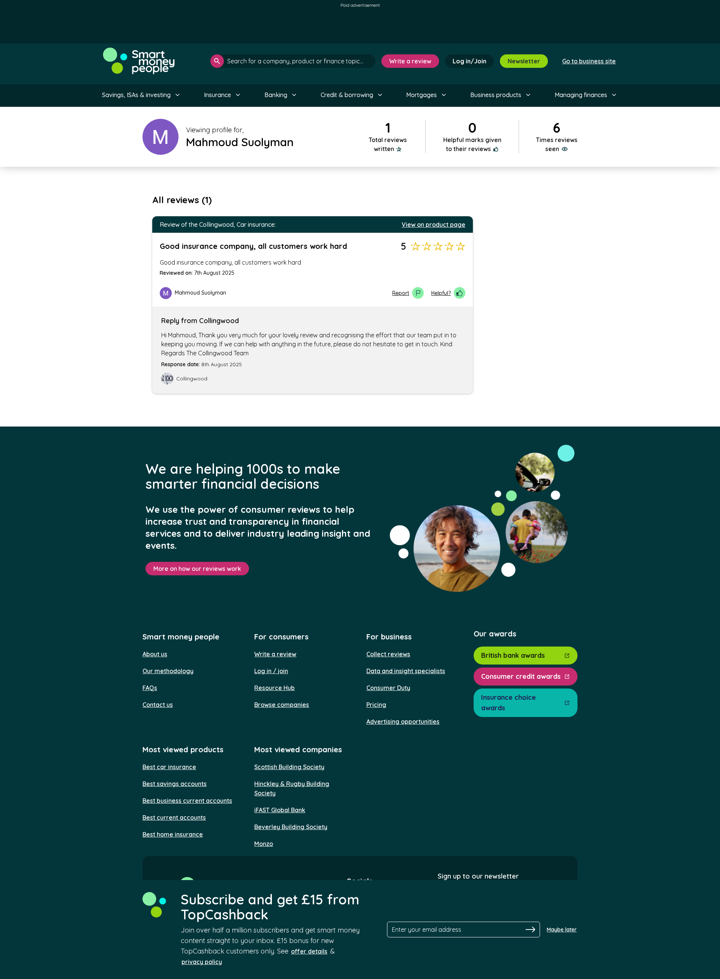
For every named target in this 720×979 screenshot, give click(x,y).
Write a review (410, 61)
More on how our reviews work (197, 568)
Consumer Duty (388, 688)
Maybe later (562, 929)
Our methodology (168, 671)
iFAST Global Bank (279, 810)
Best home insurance (172, 834)
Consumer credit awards (521, 676)
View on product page (433, 224)
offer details (309, 951)
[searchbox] (292, 61)
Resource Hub (274, 688)
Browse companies (281, 704)
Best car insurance (169, 767)
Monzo (263, 843)
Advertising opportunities (403, 721)
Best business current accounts (187, 800)
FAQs (149, 688)
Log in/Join (469, 61)
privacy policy (202, 962)
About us (154, 654)
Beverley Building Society (290, 827)
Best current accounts (174, 817)
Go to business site (589, 61)
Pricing (376, 704)
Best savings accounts (174, 783)
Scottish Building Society (289, 767)
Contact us (157, 704)
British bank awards (513, 655)
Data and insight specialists (405, 671)
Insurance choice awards (508, 702)
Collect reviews (388, 654)
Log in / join (271, 671)
